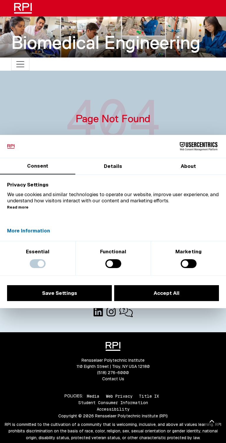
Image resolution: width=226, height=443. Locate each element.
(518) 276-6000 (113, 372)
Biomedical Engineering (105, 42)
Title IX (149, 396)
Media (93, 396)
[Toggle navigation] (20, 64)
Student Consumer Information (113, 402)
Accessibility (113, 409)
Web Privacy (119, 396)
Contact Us (113, 378)
